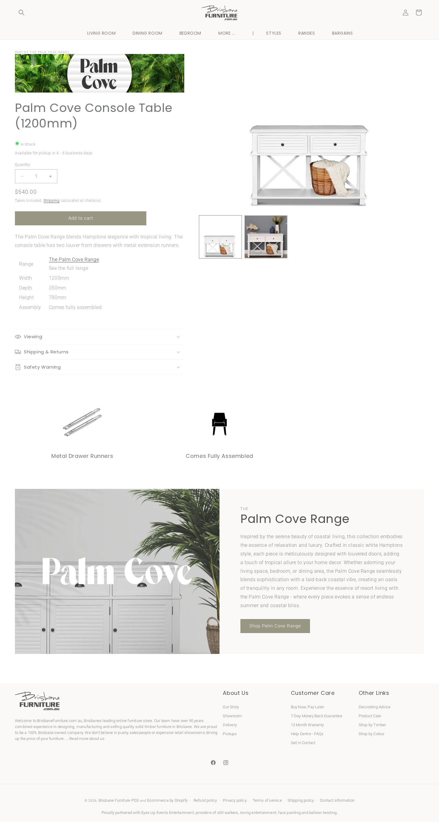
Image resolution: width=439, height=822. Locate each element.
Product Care (370, 716)
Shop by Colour (372, 734)
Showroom (232, 716)
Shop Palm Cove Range (275, 626)
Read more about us (87, 738)
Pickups (230, 734)
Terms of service (267, 800)
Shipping (52, 200)
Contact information (337, 800)
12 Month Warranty (307, 725)
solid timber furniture (153, 726)
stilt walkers (227, 812)
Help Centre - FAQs (307, 734)
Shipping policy (301, 800)
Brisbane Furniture (115, 800)
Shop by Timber (372, 725)
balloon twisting (323, 812)
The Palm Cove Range (74, 259)
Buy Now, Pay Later (307, 707)
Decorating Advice (374, 707)
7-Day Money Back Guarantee (316, 716)
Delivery (230, 725)
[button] (21, 12)
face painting (289, 812)
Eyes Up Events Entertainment (167, 812)
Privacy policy (235, 800)
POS (135, 800)
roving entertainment (258, 812)
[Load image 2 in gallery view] (266, 236)
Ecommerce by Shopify (167, 800)
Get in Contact (303, 743)
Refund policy (205, 800)
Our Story (231, 707)
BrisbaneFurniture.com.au (59, 720)
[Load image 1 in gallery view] (220, 236)
